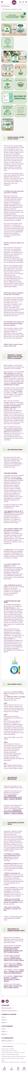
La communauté (24, 1069)
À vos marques (18, 1069)
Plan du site (22, 1052)
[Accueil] (14, 2)
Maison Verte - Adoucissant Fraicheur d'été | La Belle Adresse (13, 964)
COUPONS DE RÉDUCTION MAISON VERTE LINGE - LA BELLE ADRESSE (13, 797)
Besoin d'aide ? (23, 1062)
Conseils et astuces (12, 1069)
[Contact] (20, 2)
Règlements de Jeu (4, 1062)
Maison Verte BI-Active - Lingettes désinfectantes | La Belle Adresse (13, 978)
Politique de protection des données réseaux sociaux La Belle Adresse (12, 1059)
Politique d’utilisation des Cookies (12, 1054)
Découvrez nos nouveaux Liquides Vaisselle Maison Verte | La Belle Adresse (14, 958)
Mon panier (3, 1054)
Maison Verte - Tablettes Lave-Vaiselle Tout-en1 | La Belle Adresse (14, 971)
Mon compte (11, 1048)
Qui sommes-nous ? (5, 1048)
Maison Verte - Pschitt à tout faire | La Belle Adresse (13, 986)
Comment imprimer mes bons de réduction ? (9, 1050)
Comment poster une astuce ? (14, 1062)
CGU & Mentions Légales (6, 1056)
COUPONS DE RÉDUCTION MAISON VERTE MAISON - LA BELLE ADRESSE (13, 811)
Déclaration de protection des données (18, 1056)
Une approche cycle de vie (13, 511)
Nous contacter (17, 1052)
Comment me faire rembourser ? (7, 1052)
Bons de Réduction (4, 1069)
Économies (5, 1005)
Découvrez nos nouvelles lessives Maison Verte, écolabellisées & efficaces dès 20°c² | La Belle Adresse (13, 949)
